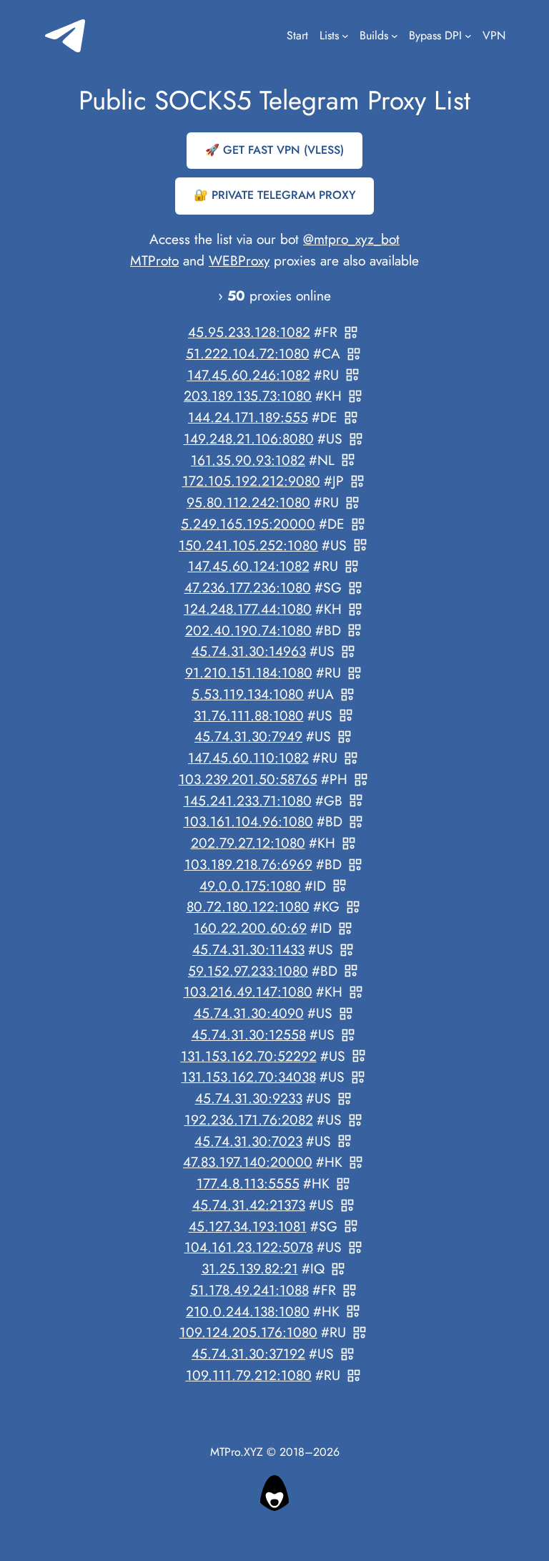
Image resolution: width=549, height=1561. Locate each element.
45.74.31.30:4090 (249, 1013)
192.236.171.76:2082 (248, 1120)
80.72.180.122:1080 (248, 907)
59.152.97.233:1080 (248, 971)
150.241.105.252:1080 (248, 545)
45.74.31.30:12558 (249, 1034)
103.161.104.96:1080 (248, 822)
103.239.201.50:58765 (248, 779)
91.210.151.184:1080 (248, 672)
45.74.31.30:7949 (248, 737)
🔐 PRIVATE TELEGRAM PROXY (275, 195)
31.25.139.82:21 (250, 1268)
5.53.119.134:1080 (248, 694)
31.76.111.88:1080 (249, 715)
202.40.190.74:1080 (248, 630)
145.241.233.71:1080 (248, 801)
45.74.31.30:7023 (248, 1141)
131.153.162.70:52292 (249, 1056)
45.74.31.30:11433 (248, 949)
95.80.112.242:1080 (248, 502)
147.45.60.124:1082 (249, 567)
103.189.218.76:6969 (248, 864)
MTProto (154, 260)
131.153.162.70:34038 (249, 1077)
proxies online (279, 295)
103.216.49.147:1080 (248, 992)
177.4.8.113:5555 (248, 1183)
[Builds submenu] (394, 35)
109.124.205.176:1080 (248, 1333)
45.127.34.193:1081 (248, 1226)
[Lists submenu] (345, 35)
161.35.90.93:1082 (248, 460)
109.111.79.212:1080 (249, 1375)
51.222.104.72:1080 (248, 353)
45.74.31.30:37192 (248, 1354)
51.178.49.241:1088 (249, 1290)
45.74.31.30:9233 (248, 1098)
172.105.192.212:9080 (251, 481)
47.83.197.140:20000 (247, 1163)
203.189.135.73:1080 (248, 396)
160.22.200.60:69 (250, 928)
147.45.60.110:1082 (248, 758)
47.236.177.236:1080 (247, 587)
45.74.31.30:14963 (249, 652)
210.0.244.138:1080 (248, 1311)
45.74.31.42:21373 (248, 1205)
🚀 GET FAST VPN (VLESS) (274, 150)
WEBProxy (239, 260)
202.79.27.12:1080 (248, 843)
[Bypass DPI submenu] (468, 35)
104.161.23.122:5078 (248, 1248)
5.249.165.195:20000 (248, 524)
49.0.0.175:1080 (250, 886)
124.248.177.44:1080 (248, 609)
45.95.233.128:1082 (249, 332)
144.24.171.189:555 (248, 417)
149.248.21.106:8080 (249, 439)
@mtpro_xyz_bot (351, 239)
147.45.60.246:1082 (248, 375)
